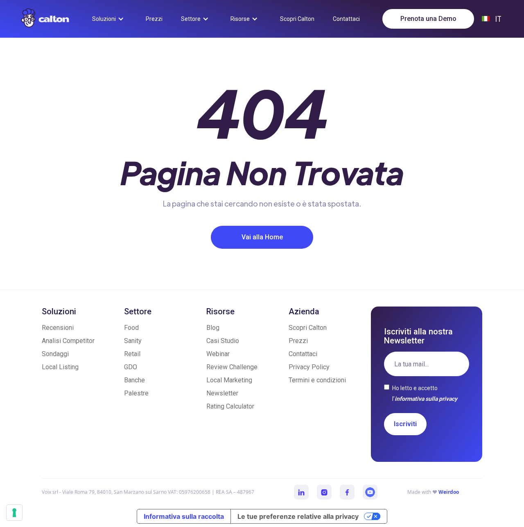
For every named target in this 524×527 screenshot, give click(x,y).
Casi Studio (222, 341)
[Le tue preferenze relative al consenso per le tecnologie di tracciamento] (14, 512)
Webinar (218, 354)
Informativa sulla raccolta (184, 516)
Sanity (133, 341)
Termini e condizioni (317, 380)
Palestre (136, 393)
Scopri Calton (308, 328)
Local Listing (60, 367)
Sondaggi (55, 354)
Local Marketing (229, 380)
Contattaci (303, 354)
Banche (134, 380)
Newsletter (222, 393)
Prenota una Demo (428, 19)
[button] (109, 19)
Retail (132, 354)
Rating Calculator (230, 406)
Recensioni (58, 328)
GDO (130, 367)
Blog (212, 328)
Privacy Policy (309, 367)
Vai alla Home (262, 237)
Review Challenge (231, 367)
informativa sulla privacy (426, 398)
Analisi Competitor (68, 341)
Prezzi (298, 341)
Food (131, 328)
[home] (45, 17)
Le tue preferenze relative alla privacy (298, 516)
